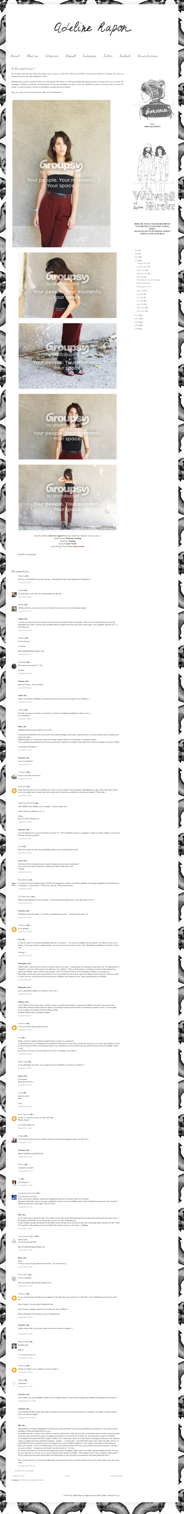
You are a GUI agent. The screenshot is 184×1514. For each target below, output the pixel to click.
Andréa (21, 710)
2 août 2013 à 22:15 (24, 611)
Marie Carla (22, 1062)
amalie (20, 590)
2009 (137, 325)
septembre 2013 (142, 273)
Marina (20, 1164)
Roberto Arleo (23, 1342)
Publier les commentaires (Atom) (32, 1480)
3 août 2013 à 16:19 (24, 779)
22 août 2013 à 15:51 (25, 1286)
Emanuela (21, 662)
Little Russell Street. (143, 283)
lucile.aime (22, 787)
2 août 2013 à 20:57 (24, 583)
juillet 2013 (141, 291)
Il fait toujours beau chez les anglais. (149, 280)
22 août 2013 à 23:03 (25, 1317)
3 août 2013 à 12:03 (24, 750)
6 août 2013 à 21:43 (24, 1016)
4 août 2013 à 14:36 (24, 853)
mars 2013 (140, 304)
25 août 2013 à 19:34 (25, 1372)
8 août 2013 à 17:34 (24, 1085)
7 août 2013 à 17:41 (24, 1030)
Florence (21, 576)
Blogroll (71, 56)
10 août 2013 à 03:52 (25, 1157)
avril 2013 (140, 301)
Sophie (20, 1380)
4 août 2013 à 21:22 (24, 872)
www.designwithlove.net (27, 1355)
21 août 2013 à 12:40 (25, 1267)
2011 (137, 319)
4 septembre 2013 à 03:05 (27, 1418)
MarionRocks (23, 880)
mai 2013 (140, 298)
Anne (20, 1093)
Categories (52, 56)
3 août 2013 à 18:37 (24, 839)
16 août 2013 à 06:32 (25, 1229)
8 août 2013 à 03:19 (24, 1068)
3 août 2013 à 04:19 (24, 702)
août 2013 (140, 277)
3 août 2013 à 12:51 (24, 764)
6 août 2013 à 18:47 (24, 980)
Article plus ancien (116, 1476)
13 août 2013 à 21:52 (25, 1207)
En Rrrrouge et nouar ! (144, 287)
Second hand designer (26, 1236)
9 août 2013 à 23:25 (24, 1142)
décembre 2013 (142, 263)
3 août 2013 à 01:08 (24, 630)
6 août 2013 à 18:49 (24, 994)
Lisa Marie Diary (24, 897)
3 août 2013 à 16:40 (24, 795)
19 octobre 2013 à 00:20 (26, 1466)
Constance (22, 772)
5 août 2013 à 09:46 (24, 889)
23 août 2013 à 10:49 (25, 1334)
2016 (137, 254)
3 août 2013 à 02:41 (24, 688)
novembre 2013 (142, 267)
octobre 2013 (141, 270)
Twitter (107, 56)
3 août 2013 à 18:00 (24, 822)
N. (19, 1179)
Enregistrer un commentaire (24, 1471)
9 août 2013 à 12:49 (24, 1128)
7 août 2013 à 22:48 (24, 1054)
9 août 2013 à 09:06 (24, 1107)
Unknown (21, 925)
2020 (137, 250)
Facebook (125, 56)
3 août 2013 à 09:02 (24, 719)
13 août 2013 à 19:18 (25, 1185)
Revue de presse (148, 56)
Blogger (117, 1495)
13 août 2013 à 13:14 (25, 1171)
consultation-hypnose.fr (27, 1193)
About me (32, 56)
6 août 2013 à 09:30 (24, 956)
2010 (137, 322)
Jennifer (21, 638)
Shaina (20, 1136)
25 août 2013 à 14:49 (25, 1358)
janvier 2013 (141, 311)
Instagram (89, 56)
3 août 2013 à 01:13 (24, 654)
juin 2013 (140, 294)
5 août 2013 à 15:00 (24, 932)
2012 (137, 315)
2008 (137, 329)
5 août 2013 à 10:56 (24, 903)
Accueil (15, 56)
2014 (137, 257)
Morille (20, 605)
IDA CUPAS (22, 1275)
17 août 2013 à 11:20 (25, 1250)
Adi (19, 1038)
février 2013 (141, 308)
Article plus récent (18, 1476)
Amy (20, 846)
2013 (137, 261)
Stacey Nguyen (23, 1114)
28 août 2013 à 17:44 (25, 1387)
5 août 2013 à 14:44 (24, 917)
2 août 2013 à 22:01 (24, 597)
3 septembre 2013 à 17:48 (27, 1401)
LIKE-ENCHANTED (26, 803)
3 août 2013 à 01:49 (24, 673)
